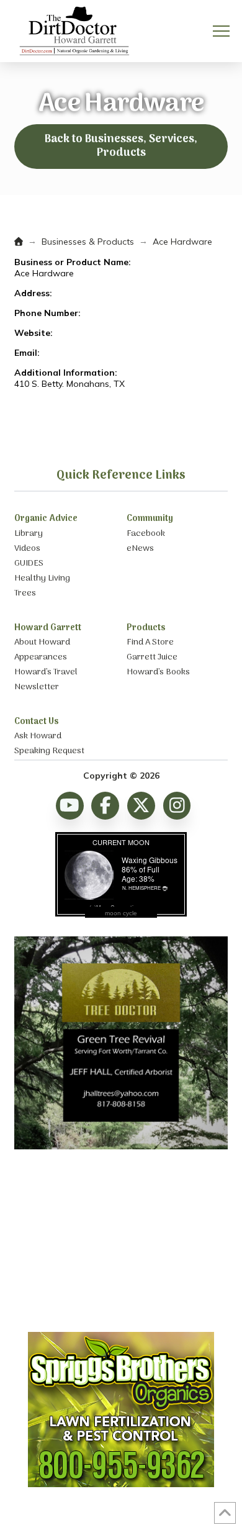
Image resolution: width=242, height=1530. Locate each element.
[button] (221, 31)
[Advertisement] (121, 1242)
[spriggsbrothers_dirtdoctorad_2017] (121, 1484)
